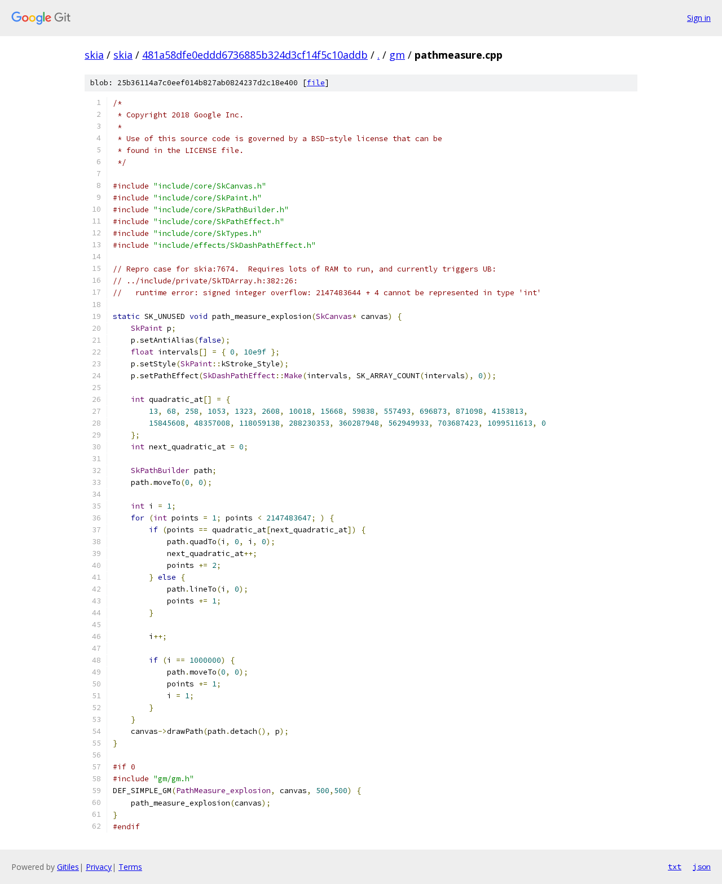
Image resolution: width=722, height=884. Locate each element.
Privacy (99, 866)
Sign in (699, 17)
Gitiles (68, 866)
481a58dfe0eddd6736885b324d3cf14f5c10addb (255, 55)
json (702, 866)
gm (397, 55)
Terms (130, 866)
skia (94, 55)
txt (674, 866)
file (316, 82)
